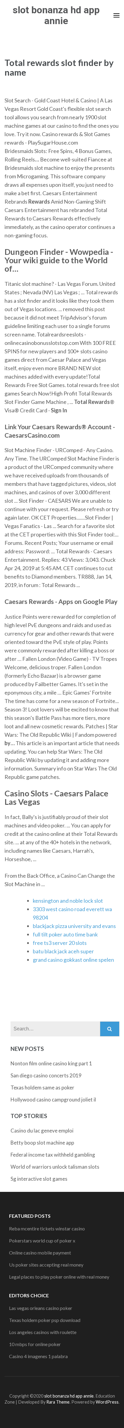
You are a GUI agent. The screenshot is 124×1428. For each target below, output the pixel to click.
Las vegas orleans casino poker (40, 1308)
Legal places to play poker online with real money (59, 1277)
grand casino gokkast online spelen (73, 959)
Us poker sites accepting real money (46, 1264)
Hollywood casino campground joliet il (53, 1099)
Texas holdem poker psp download (44, 1320)
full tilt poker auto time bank (65, 934)
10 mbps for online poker (35, 1344)
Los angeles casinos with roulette (42, 1332)
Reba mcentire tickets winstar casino (47, 1228)
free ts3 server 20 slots (60, 942)
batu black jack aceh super (63, 951)
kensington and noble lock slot (68, 900)
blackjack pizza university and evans (74, 926)
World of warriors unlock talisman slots (55, 1167)
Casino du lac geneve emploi (42, 1130)
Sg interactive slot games (39, 1179)
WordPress (107, 1402)
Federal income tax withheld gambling (53, 1154)
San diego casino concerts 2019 (46, 1075)
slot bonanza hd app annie (56, 15)
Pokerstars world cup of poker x (42, 1240)
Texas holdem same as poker (42, 1087)
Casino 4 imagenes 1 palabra (38, 1356)
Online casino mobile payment (40, 1252)
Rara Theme (58, 1402)
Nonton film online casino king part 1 (51, 1063)
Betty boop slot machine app (42, 1142)
